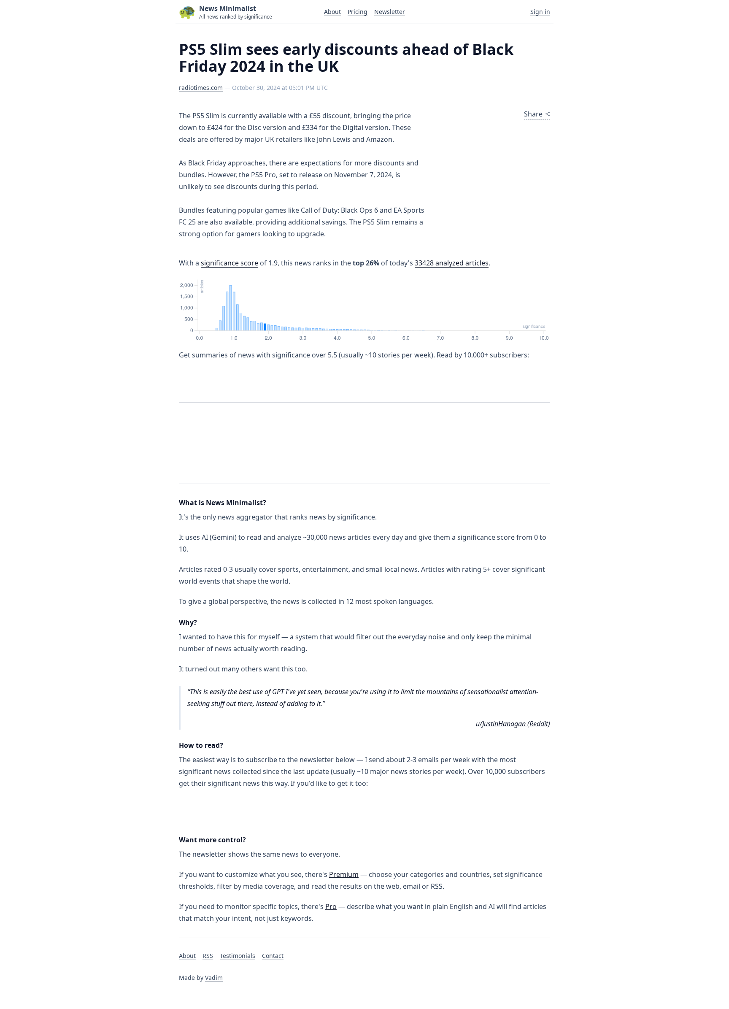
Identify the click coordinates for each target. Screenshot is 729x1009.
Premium (344, 874)
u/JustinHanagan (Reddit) (513, 723)
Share (533, 114)
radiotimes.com (201, 88)
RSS (207, 956)
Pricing (357, 12)
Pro (331, 906)
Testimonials (237, 956)
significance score (229, 263)
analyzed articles (452, 263)
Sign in (540, 12)
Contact (273, 956)
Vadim (214, 978)
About (332, 12)
